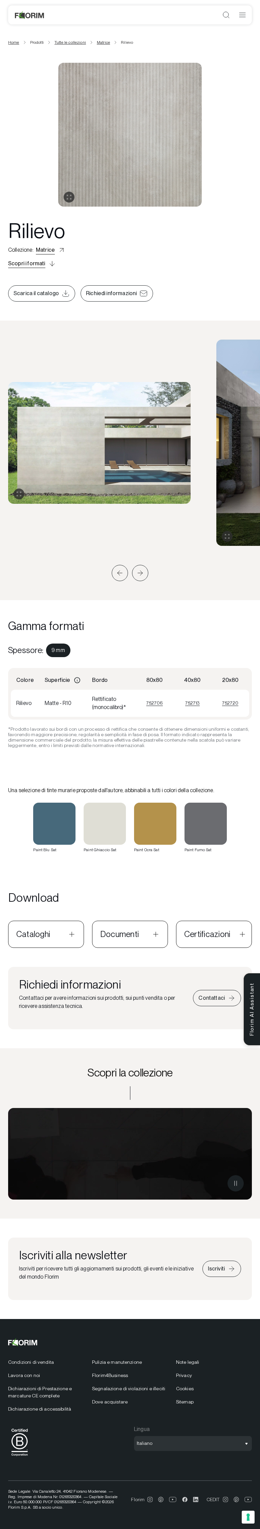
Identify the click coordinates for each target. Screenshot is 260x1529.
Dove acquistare (110, 1401)
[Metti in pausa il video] (236, 1183)
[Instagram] (150, 1499)
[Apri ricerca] (226, 15)
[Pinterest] (161, 1499)
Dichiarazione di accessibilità (39, 1409)
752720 (230, 703)
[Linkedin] (195, 1499)
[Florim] (30, 15)
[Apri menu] (242, 15)
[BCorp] (19, 1457)
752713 (192, 703)
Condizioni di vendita (31, 1362)
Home (13, 42)
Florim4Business (110, 1375)
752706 (154, 703)
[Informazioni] (77, 680)
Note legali (187, 1362)
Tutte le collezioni (70, 42)
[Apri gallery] (69, 197)
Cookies (185, 1388)
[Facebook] (185, 1499)
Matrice (103, 42)
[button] (120, 573)
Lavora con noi (24, 1375)
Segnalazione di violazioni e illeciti (128, 1388)
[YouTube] (173, 1499)
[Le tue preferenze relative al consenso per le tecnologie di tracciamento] (248, 1517)
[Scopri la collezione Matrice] (130, 1154)
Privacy (184, 1375)
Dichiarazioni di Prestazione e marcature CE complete (40, 1392)
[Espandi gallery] (19, 494)
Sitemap (185, 1401)
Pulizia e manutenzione (117, 1362)
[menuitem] (58, 650)
